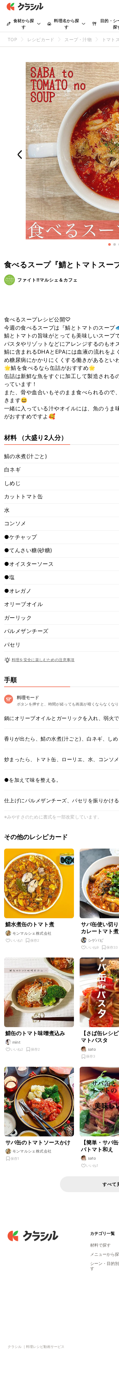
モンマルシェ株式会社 (32, 933)
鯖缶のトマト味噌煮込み (35, 1033)
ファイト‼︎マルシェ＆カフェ (47, 279)
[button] (109, 244)
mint (16, 1042)
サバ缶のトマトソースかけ (38, 1142)
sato (92, 1049)
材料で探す (100, 1245)
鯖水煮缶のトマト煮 (29, 924)
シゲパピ (96, 940)
